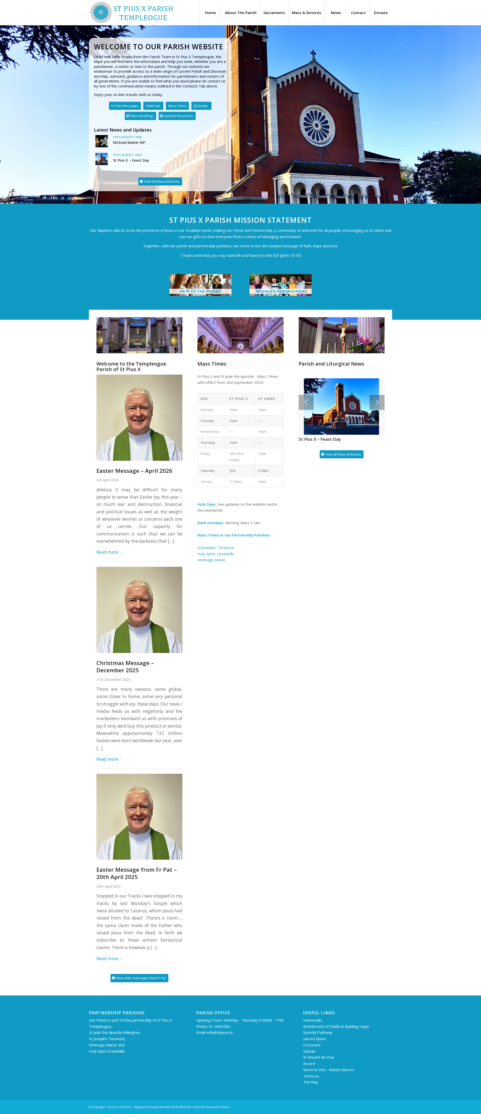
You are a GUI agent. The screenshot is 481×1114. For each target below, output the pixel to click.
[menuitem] (210, 12)
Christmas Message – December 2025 (125, 666)
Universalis (313, 1020)
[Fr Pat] (139, 418)
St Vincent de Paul (318, 1057)
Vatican (309, 1051)
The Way (310, 1081)
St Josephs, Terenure (216, 547)
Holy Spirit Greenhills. (107, 1051)
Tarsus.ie (311, 1075)
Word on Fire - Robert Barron (328, 1069)
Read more (107, 552)
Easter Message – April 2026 (134, 471)
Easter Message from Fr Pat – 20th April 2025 (136, 873)
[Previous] (306, 404)
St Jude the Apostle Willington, (115, 1032)
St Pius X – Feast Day (131, 160)
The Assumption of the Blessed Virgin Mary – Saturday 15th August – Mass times (336, 438)
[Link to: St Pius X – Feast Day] (101, 159)
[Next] (377, 404)
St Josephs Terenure (107, 1038)
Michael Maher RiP (129, 142)
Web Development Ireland (212, 1107)
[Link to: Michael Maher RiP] (101, 141)
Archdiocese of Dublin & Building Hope (336, 1026)
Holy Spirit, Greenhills (215, 553)
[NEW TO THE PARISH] (200, 285)
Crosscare (312, 1044)
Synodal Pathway (317, 1032)
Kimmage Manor (211, 559)
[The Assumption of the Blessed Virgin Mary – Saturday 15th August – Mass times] (342, 403)
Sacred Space (314, 1038)
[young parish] (281, 285)
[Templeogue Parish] (131, 12)
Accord (309, 1063)
